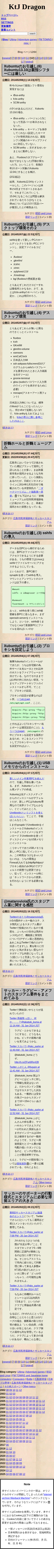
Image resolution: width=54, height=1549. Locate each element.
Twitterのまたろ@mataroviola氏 (27, 917)
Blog (5, 39)
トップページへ (9, 15)
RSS (3, 19)
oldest (29, 61)
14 (41, 58)
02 (10, 1393)
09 (10, 1390)
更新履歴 (6, 26)
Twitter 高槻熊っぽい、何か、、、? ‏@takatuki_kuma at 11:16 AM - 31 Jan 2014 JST (26, 1022)
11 (27, 58)
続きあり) (8, 427)
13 (36, 58)
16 (50, 58)
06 (20, 1397)
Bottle (29, 1379)
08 (7, 1390)
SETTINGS (7, 22)
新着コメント (8, 29)
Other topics (45, 1182)
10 (23, 58)
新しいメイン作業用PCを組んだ (27, 778)
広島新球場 (40, 1379)
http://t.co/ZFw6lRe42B (27, 1062)
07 (27, 1401)
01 (7, 1393)
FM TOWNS (45, 39)
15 (45, 58)
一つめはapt (23, 699)
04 (17, 1397)
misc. (26, 43)
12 (20, 1390)
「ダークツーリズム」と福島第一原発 (26, 492)
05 (20, 1401)
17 (23, 61)
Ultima (13, 39)
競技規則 (21, 1163)
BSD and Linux (43, 213)
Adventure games (27, 39)
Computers (19, 1379)
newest (6, 58)
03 (14, 1393)
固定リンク (31, 217)
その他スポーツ (12, 1386)
